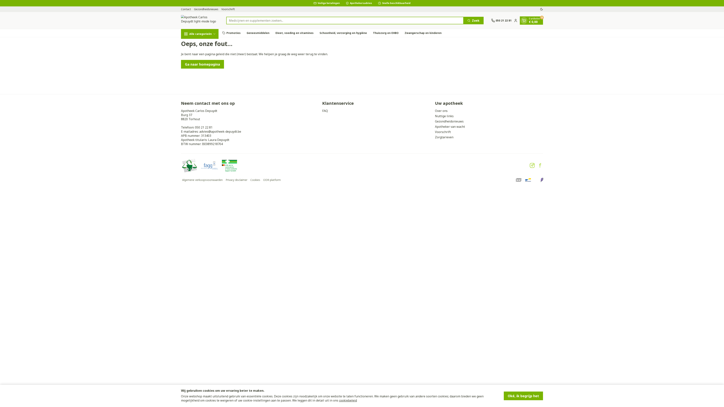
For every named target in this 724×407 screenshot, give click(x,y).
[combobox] (345, 20)
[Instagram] (532, 165)
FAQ (325, 111)
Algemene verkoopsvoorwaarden (202, 180)
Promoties (233, 33)
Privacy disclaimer (236, 180)
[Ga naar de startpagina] (200, 20)
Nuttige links (444, 116)
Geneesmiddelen (258, 33)
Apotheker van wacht (450, 127)
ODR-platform (272, 180)
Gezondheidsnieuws (206, 9)
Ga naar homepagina (202, 64)
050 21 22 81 (203, 127)
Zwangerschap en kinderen (423, 33)
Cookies (255, 180)
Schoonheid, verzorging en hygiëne (343, 33)
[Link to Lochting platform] (542, 180)
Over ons (441, 111)
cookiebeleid (348, 400)
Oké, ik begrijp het (523, 396)
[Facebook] (540, 165)
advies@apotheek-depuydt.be (220, 131)
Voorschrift (228, 9)
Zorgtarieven (444, 137)
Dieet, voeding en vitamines (294, 33)
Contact (186, 9)
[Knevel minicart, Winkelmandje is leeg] (524, 20)
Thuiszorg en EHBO (386, 33)
